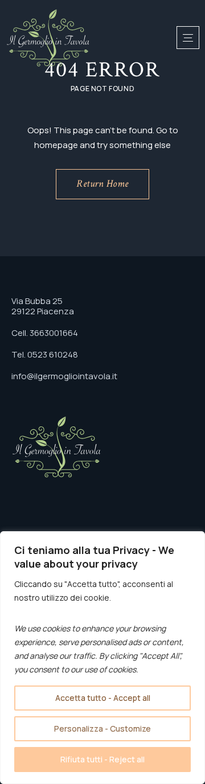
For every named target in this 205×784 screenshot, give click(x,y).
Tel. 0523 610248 (44, 354)
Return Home (102, 183)
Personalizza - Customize (102, 728)
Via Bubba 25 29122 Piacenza (42, 306)
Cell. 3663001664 (44, 333)
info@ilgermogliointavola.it (64, 376)
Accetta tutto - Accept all (102, 697)
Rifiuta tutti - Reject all (102, 759)
